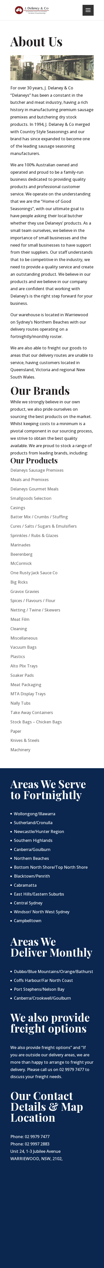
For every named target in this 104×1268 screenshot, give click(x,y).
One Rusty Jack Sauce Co (34, 573)
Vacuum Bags (23, 647)
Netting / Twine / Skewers (35, 610)
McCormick (21, 563)
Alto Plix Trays (24, 666)
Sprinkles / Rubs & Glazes (34, 535)
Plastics (17, 656)
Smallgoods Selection (30, 498)
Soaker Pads (22, 675)
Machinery (20, 749)
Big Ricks (19, 582)
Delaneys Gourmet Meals (34, 489)
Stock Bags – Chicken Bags (36, 722)
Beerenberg (21, 554)
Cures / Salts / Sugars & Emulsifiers (43, 526)
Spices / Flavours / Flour (32, 600)
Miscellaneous (24, 638)
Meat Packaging (25, 684)
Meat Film (20, 619)
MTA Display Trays (28, 694)
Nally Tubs (20, 703)
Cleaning (18, 628)
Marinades (20, 545)
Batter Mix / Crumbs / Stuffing (39, 517)
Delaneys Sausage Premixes (37, 470)
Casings (17, 507)
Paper (15, 731)
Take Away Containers (31, 712)
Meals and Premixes (29, 479)
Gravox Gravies (24, 591)
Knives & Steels (24, 740)
